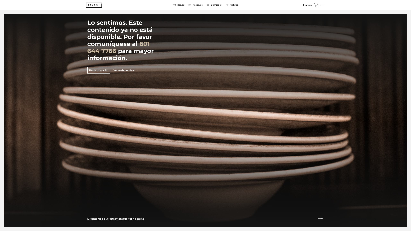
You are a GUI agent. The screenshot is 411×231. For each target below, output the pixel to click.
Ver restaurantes (124, 70)
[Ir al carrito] (316, 5)
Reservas (198, 5)
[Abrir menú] (322, 5)
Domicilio (216, 5)
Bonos (180, 5)
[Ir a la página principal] (94, 5)
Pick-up (234, 5)
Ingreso (307, 5)
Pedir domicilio (98, 70)
